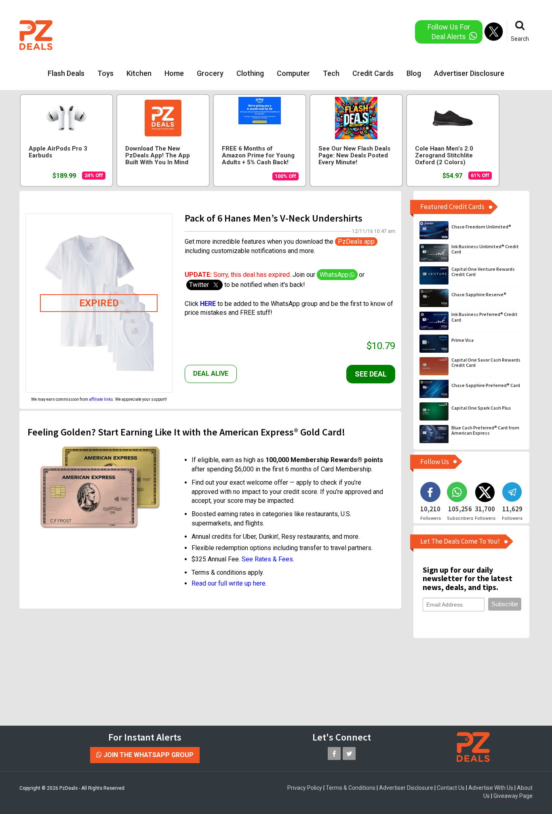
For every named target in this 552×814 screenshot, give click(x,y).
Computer (293, 73)
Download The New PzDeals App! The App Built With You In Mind (157, 155)
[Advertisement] (243, 34)
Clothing (250, 73)
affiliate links (101, 399)
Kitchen (139, 73)
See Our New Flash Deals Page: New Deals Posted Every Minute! (354, 155)
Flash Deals (66, 73)
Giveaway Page (513, 796)
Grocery (210, 73)
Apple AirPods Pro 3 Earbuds (58, 152)
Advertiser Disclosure (469, 73)
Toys (105, 73)
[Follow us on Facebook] (334, 753)
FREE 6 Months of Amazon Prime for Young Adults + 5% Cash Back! (258, 155)
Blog (414, 73)
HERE (208, 304)
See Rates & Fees (267, 559)
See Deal (371, 374)
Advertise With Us (490, 788)
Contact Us (451, 788)
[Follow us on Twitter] (349, 753)
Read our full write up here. (229, 583)
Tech (331, 73)
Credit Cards (373, 73)
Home (174, 73)
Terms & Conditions (350, 788)
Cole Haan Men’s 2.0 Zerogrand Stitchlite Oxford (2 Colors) (444, 155)
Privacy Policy (304, 788)
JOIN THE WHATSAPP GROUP (148, 755)
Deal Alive (210, 373)
